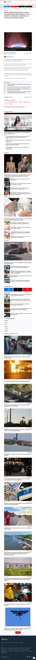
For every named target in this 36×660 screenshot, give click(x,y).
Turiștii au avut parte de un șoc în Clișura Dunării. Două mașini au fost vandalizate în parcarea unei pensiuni (17, 479)
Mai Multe (18, 632)
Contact (2, 642)
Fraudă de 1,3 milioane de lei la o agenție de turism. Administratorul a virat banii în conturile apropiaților (18, 504)
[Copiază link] (25, 53)
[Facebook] (7, 6)
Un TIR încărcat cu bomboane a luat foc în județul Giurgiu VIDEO (19, 87)
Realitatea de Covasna (4, 649)
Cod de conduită (21, 642)
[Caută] (29, 2)
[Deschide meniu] (31, 2)
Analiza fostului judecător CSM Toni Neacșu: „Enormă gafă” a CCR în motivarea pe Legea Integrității (20, 267)
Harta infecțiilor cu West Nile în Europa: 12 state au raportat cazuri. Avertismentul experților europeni (20, 223)
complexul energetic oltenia (12, 102)
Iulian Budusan (29, 355)
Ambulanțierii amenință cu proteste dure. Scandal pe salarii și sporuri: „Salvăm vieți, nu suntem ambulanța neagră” (20, 233)
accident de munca (26, 102)
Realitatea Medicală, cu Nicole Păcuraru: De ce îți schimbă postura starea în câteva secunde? (21, 295)
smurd (6, 103)
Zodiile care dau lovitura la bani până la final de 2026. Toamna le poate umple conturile (20, 304)
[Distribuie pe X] (31, 53)
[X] (21, 6)
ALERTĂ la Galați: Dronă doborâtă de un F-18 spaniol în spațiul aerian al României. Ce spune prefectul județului (19, 92)
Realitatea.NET (13, 52)
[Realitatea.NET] (8, 1)
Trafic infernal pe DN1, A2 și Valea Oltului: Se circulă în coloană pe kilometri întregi (18, 85)
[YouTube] (14, 6)
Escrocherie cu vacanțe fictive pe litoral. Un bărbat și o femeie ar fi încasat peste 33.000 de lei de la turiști (20, 281)
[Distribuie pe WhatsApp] (29, 53)
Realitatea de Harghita (26, 649)
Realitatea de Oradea (11, 649)
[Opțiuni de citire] (34, 658)
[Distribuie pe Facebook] (27, 53)
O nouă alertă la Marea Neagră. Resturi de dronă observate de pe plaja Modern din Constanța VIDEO (18, 89)
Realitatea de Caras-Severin (18, 649)
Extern (7, 145)
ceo (5, 102)
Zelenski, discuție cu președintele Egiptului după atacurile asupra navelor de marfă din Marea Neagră (17, 144)
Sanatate (5, 134)
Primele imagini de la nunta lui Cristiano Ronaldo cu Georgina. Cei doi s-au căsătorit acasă (20, 189)
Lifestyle (7, 138)
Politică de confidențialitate (13, 642)
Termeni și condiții (6, 642)
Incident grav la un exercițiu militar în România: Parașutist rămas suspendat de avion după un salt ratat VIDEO (17, 629)
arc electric (11, 103)
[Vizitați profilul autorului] (5, 53)
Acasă (5, 8)
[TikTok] (28, 6)
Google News (22, 106)
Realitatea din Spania (4, 652)
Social (7, 149)
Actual (10, 8)
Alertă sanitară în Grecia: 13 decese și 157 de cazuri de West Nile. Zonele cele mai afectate (20, 237)
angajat (20, 102)
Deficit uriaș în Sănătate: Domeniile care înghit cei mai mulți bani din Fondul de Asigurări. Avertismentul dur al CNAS (18, 219)
